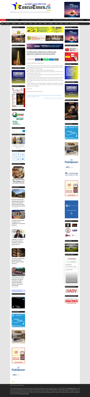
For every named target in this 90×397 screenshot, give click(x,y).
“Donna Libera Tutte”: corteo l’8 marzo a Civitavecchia (53, 98)
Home (2, 23)
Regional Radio (22, 296)
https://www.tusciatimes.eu (24, 393)
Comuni (45, 23)
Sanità (35, 23)
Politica (25, 23)
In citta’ (66, 23)
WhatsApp (46, 59)
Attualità (14, 23)
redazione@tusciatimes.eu (71, 388)
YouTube (19, 147)
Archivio (7, 23)
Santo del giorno (71, 265)
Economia (51, 23)
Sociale (61, 23)
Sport (40, 23)
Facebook (37, 59)
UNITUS (56, 23)
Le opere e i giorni (71, 276)
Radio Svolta (75, 298)
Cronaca (19, 23)
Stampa (56, 59)
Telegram (51, 59)
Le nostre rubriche (74, 23)
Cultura (30, 23)
